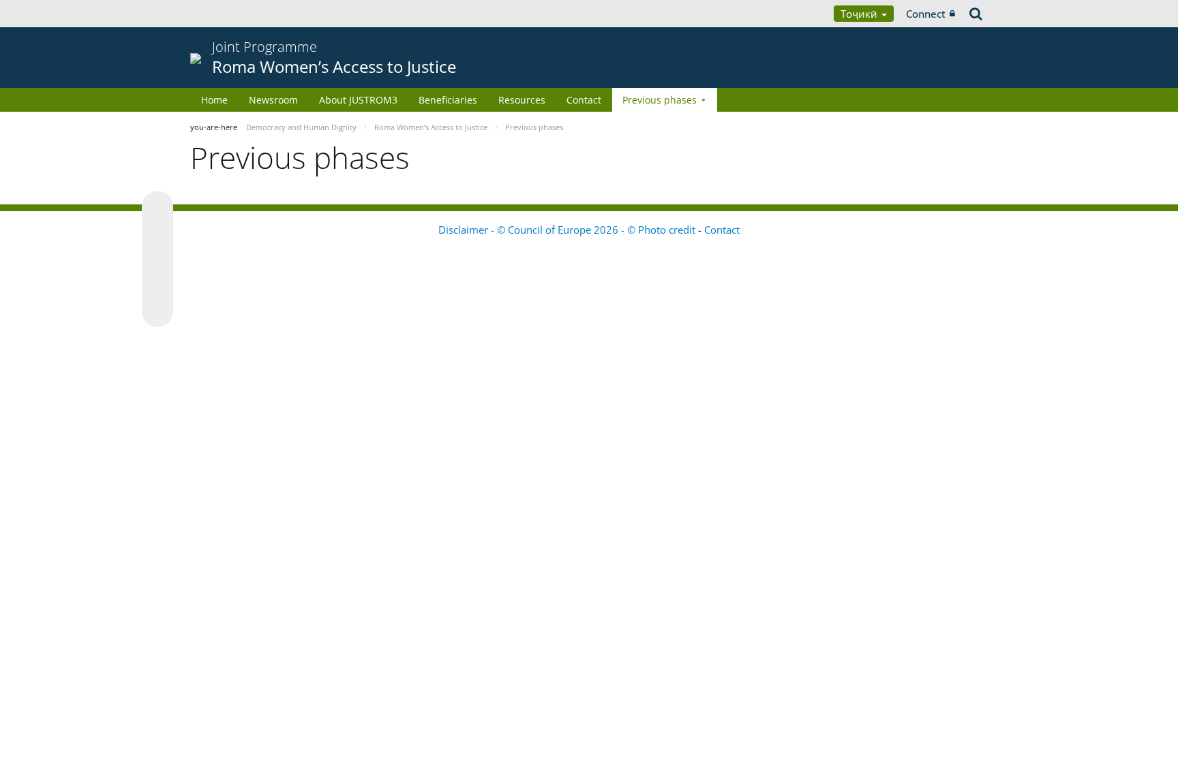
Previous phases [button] (659, 99)
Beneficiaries (448, 99)
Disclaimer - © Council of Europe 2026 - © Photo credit (568, 229)
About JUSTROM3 (358, 99)
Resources (521, 99)
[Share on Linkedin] (157, 285)
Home (214, 99)
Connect (926, 13)
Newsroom (273, 99)
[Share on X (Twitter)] (157, 233)
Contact (584, 99)
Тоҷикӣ (860, 13)
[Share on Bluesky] (157, 208)
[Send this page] (157, 311)
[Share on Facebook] (157, 259)
